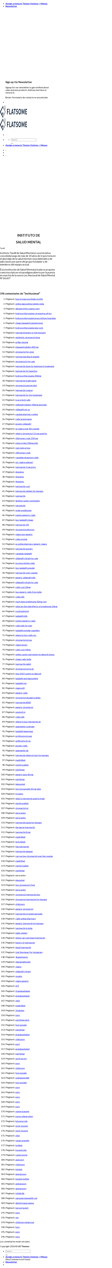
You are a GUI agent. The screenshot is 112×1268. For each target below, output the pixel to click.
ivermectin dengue (24, 851)
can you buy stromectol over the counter (34, 856)
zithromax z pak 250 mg (26, 438)
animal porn (20, 1174)
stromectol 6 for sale (25, 361)
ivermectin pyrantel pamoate (28, 913)
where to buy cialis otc (25, 635)
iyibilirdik (19, 1193)
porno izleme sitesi (24, 1116)
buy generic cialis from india (28, 592)
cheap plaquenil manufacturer (29, 323)
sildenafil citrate (23, 971)
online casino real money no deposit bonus (34, 654)
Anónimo (19, 472)
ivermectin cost (22, 486)
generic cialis (21, 692)
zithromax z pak (22, 452)
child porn (20, 904)
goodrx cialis (21, 745)
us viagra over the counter (27, 428)
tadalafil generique (24, 731)
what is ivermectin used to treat (30, 798)
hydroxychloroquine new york (29, 327)
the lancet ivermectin (25, 827)
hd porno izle (21, 1121)
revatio (18, 976)
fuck (17, 1227)
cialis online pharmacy (25, 918)
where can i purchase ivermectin (30, 937)
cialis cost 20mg (23, 587)
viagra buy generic (24, 534)
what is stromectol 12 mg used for (31, 433)
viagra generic (22, 981)
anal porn (19, 1159)
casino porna (21, 1155)
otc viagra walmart (24, 462)
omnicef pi (20, 712)
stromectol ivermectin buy (27, 894)
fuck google (21, 1025)
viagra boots (21, 644)
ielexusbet (20, 784)
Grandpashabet (22, 991)
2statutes (19, 1010)
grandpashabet (22, 996)
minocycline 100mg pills (26, 443)
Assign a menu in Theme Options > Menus (26, 3)
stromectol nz (21, 808)
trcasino (19, 793)
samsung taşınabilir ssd (26, 1198)
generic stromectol (24, 707)
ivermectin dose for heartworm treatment (34, 366)
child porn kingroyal (24, 1222)
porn (17, 1015)
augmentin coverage (24, 726)
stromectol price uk (24, 668)
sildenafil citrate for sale (26, 558)
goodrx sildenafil (23, 424)
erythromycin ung (23, 736)
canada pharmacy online (26, 414)
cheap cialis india (23, 659)
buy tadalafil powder (25, 568)
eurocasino (20, 813)
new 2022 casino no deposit (28, 673)
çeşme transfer (22, 1111)
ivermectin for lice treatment (28, 395)
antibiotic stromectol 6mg (27, 337)
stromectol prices (23, 640)
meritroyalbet (22, 765)
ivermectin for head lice (26, 371)
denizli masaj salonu (24, 1203)
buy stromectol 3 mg (25, 885)
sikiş (17, 1000)
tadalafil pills (21, 616)
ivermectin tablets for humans (29, 491)
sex (17, 1217)
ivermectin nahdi (23, 664)
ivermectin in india (23, 928)
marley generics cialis (25, 515)
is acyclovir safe (22, 400)
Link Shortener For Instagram (28, 952)
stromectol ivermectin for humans (31, 899)
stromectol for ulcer (24, 351)
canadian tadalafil (23, 553)
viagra (18, 966)
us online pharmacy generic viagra (31, 544)
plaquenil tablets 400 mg (27, 347)
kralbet (18, 1145)
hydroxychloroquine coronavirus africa (33, 313)
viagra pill (20, 688)
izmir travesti (21, 1126)
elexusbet (20, 880)
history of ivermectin (25, 942)
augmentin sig (21, 750)
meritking (20, 769)
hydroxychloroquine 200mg (28, 375)
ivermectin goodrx (24, 548)
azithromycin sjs (23, 741)
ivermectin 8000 (23, 702)
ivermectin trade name (25, 380)
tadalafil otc (21, 683)
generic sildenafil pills (25, 577)
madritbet (20, 861)
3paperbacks (21, 957)
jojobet (18, 1169)
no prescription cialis (25, 563)
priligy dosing (21, 342)
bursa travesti (21, 1208)
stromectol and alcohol (26, 385)
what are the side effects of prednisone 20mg (36, 606)
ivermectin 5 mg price (25, 467)
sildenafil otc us (22, 409)
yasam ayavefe (22, 1140)
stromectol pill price (24, 529)
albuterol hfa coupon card (27, 308)
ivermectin (20, 496)
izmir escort (21, 1058)
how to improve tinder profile (29, 299)
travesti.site (20, 1150)
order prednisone (23, 510)
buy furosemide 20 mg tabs (28, 789)
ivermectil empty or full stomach (30, 332)
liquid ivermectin (23, 947)
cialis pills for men (23, 625)
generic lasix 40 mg (24, 774)
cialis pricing (21, 539)
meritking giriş (22, 1020)
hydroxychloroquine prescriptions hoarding (35, 318)
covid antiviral (22, 611)
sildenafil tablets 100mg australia (31, 404)
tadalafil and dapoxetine (26, 678)
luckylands (20, 841)
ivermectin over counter (26, 572)
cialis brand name (23, 419)
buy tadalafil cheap (24, 520)
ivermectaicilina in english (27, 356)
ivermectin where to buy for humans (32, 755)
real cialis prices (22, 448)
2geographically (23, 961)
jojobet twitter (22, 1179)
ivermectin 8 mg (22, 832)
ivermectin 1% (22, 524)
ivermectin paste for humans (28, 822)
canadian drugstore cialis (27, 457)
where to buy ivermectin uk (28, 721)
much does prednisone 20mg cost (31, 601)
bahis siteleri (21, 933)
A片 (17, 985)
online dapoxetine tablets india (29, 303)
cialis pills (19, 596)
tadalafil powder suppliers (27, 630)
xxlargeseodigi (22, 1077)
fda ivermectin (22, 846)
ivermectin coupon (24, 390)
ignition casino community (27, 500)
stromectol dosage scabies (28, 697)
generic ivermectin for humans (29, 923)
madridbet (20, 760)
